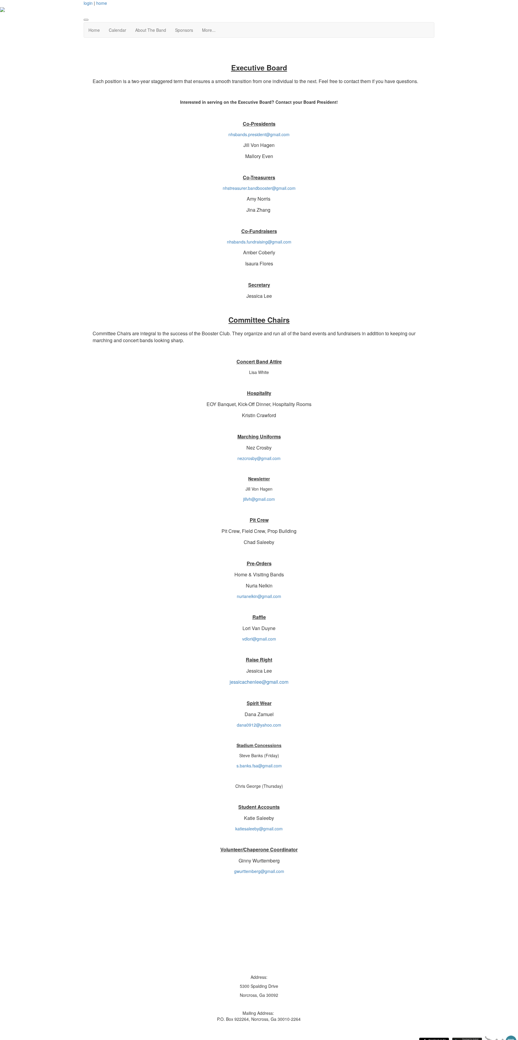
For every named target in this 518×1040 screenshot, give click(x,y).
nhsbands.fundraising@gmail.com (259, 242)
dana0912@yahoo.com (259, 725)
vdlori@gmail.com (259, 639)
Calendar (117, 30)
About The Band (150, 30)
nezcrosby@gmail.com (259, 458)
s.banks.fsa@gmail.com (259, 766)
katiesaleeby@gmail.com (259, 829)
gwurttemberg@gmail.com (259, 871)
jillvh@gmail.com (259, 499)
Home (94, 30)
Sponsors (184, 30)
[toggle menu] (86, 20)
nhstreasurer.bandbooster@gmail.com (259, 188)
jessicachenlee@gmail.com (259, 681)
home (101, 3)
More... (209, 30)
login (88, 3)
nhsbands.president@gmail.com (259, 134)
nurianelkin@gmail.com (259, 596)
